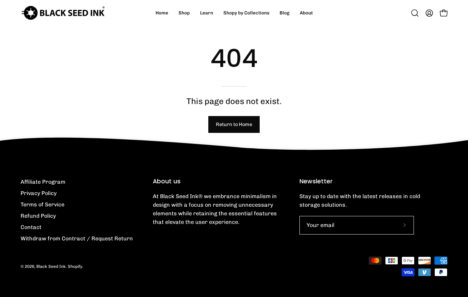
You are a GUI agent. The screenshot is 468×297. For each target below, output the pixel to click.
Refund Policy (38, 216)
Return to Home (234, 124)
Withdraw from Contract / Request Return (77, 238)
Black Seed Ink (51, 266)
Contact (31, 227)
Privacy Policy (39, 193)
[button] (206, 13)
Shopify (75, 266)
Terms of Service (42, 204)
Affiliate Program (43, 182)
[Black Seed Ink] (63, 13)
